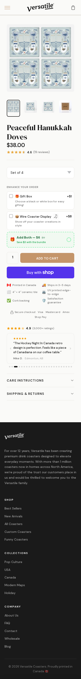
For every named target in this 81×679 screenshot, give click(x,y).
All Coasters (13, 524)
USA (7, 570)
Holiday (10, 593)
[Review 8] (29, 366)
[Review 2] (12, 366)
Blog (7, 646)
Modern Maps (14, 585)
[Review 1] (9, 366)
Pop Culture (13, 562)
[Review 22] (64, 366)
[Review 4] (19, 366)
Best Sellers (13, 508)
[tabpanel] (40, 58)
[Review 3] (16, 366)
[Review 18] (54, 366)
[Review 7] (26, 366)
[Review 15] (46, 366)
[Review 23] (66, 366)
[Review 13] (41, 366)
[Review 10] (34, 366)
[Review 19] (56, 366)
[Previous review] (10, 348)
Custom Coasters (17, 532)
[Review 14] (44, 366)
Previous (3, 30)
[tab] (13, 106)
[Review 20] (59, 366)
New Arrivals (13, 516)
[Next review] (70, 348)
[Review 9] (31, 366)
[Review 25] (71, 366)
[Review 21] (61, 366)
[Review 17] (51, 366)
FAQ (7, 623)
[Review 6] (24, 366)
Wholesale (12, 639)
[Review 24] (69, 366)
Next (77, 30)
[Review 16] (49, 366)
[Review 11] (36, 366)
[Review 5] (21, 366)
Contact (10, 631)
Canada (10, 577)
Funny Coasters (16, 539)
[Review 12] (39, 366)
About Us (11, 615)
